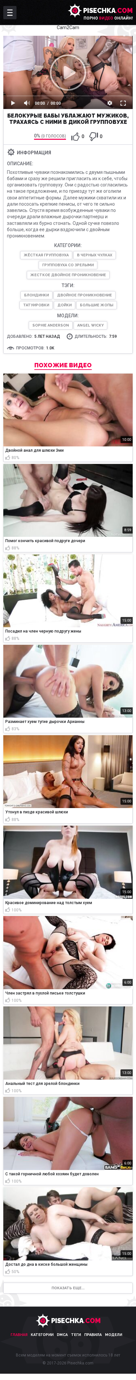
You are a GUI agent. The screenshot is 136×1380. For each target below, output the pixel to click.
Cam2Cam (68, 27)
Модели (113, 1335)
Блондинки (36, 295)
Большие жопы (96, 305)
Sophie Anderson (50, 325)
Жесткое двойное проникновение (68, 275)
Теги (76, 1335)
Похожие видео (63, 365)
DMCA (62, 1335)
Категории (42, 1335)
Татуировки (36, 305)
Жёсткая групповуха (46, 255)
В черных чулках (94, 255)
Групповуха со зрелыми (68, 265)
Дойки (64, 305)
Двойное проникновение (84, 295)
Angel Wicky (90, 325)
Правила (93, 1335)
